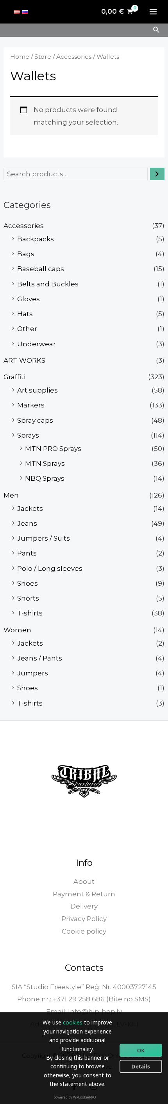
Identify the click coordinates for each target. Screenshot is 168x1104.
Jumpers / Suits (43, 538)
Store (42, 56)
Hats (25, 314)
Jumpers (32, 673)
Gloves (28, 299)
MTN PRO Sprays (53, 448)
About (84, 881)
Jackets (30, 508)
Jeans (27, 523)
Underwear (36, 344)
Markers (31, 405)
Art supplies (37, 390)
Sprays (28, 435)
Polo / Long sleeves (49, 568)
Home (19, 56)
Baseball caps (40, 269)
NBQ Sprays (44, 478)
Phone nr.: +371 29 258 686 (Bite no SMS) (84, 999)
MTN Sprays (45, 463)
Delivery (84, 906)
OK (141, 1050)
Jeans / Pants (39, 658)
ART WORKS (24, 360)
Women (17, 630)
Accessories (24, 226)
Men (11, 495)
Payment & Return (84, 894)
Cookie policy (84, 931)
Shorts (28, 598)
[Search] (157, 174)
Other (27, 329)
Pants (27, 553)
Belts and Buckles (48, 284)
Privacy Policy (84, 919)
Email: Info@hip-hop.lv (84, 1011)
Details (141, 1066)
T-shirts (30, 613)
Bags (25, 254)
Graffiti (14, 377)
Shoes (27, 583)
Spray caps (35, 420)
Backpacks (35, 239)
